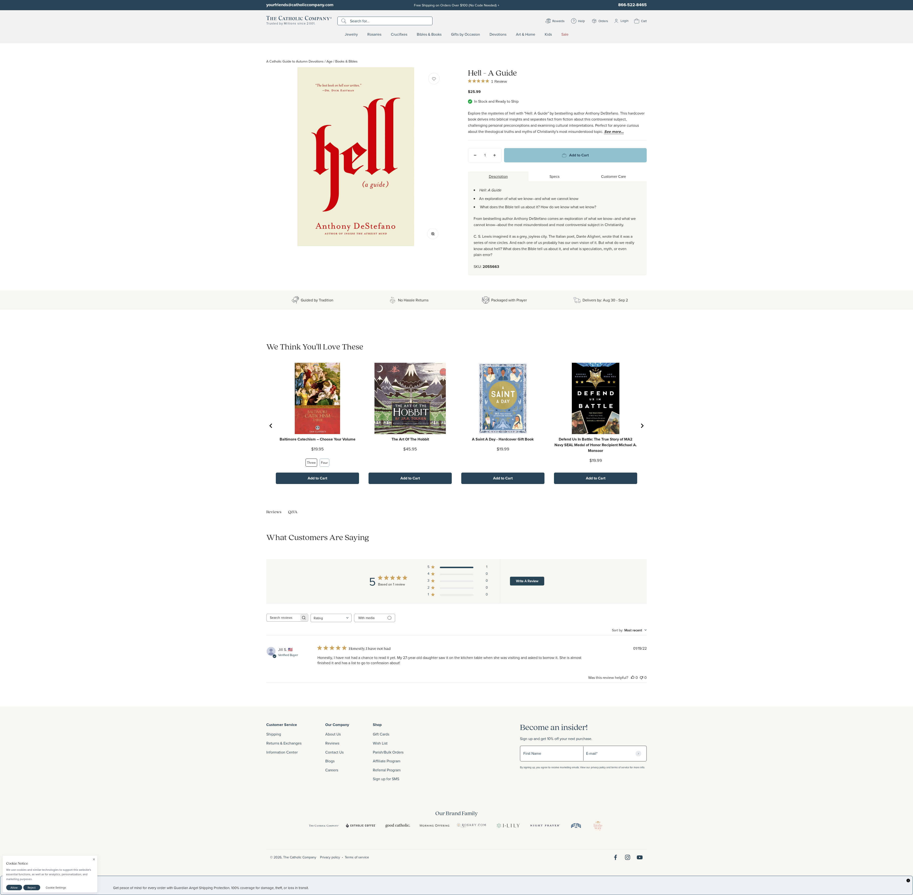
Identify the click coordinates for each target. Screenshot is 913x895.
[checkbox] (433, 78)
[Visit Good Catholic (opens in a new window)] (397, 825)
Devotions (498, 34)
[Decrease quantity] (475, 155)
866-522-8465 (632, 5)
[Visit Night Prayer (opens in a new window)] (545, 825)
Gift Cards (381, 734)
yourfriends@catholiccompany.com (299, 5)
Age (329, 61)
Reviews (332, 743)
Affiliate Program (386, 761)
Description (498, 176)
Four (324, 462)
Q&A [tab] (292, 511)
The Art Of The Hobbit (410, 439)
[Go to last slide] (271, 426)
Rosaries (374, 34)
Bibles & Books (429, 34)
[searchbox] (283, 617)
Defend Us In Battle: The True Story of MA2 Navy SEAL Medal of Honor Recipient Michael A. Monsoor (595, 444)
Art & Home (525, 34)
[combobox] (331, 618)
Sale (564, 34)
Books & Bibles (346, 61)
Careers (331, 770)
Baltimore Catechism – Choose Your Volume (317, 439)
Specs (554, 176)
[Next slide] (642, 426)
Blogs (330, 761)
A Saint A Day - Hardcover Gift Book (503, 439)
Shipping (273, 734)
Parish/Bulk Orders (388, 752)
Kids (548, 34)
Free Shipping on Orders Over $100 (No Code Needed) (456, 5)
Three (311, 462)
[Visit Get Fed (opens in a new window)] (576, 825)
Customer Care (613, 176)
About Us (333, 734)
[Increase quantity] (494, 155)
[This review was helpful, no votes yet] (632, 677)
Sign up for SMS (386, 778)
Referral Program (387, 770)
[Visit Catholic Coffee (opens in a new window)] (361, 825)
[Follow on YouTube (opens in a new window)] (639, 857)
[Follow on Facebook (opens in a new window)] (615, 857)
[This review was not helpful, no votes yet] (641, 677)
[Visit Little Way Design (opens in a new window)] (598, 825)
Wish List (380, 743)
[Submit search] (344, 21)
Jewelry (351, 34)
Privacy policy (330, 857)
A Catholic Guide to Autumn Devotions (295, 61)
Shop (377, 724)
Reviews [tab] (274, 511)
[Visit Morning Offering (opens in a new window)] (434, 825)
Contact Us (334, 752)
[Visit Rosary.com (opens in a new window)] (471, 825)
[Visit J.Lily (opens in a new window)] (508, 825)
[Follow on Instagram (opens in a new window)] (627, 857)
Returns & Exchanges (283, 743)
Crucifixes (399, 34)
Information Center (282, 752)
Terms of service (357, 857)
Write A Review (527, 581)
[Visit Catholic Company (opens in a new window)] (324, 825)
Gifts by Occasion (465, 34)
